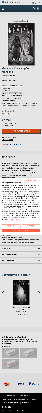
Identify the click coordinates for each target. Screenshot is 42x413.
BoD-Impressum (15, 219)
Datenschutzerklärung (32, 180)
